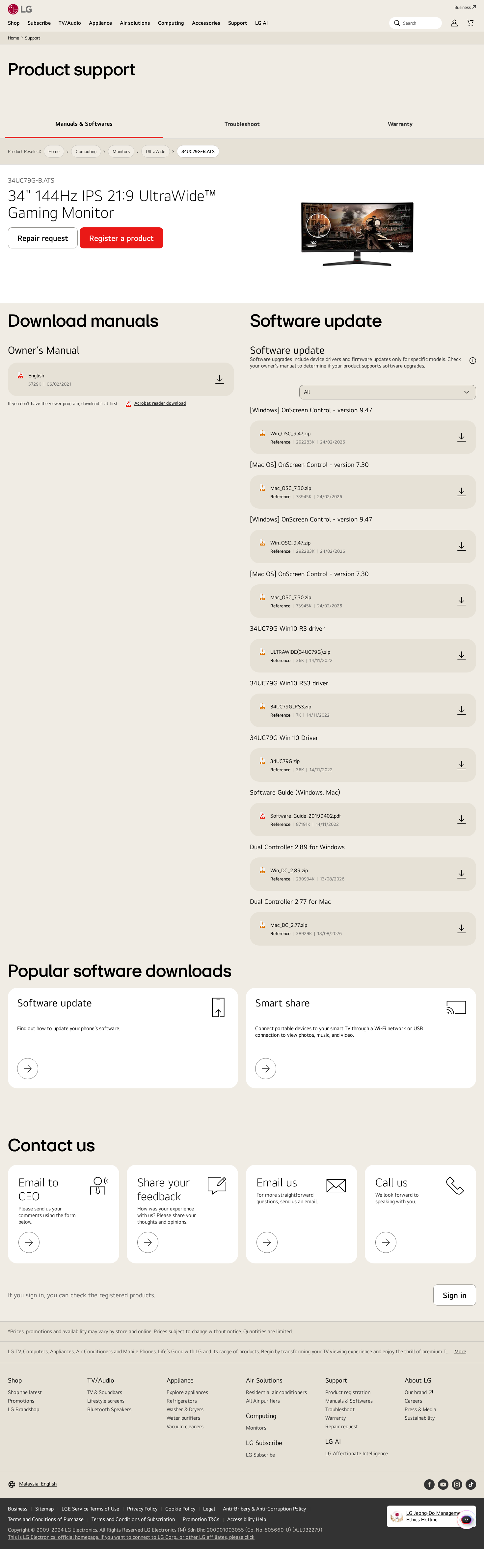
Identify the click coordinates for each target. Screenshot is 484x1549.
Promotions (21, 1401)
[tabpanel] (242, 621)
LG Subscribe (260, 1455)
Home (13, 37)
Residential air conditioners (276, 1392)
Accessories (206, 23)
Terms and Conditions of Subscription (133, 1519)
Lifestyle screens (105, 1401)
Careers (413, 1401)
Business (462, 7)
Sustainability (420, 1418)
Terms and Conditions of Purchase (46, 1519)
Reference (280, 441)
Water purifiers (183, 1418)
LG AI (261, 23)
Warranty (335, 1418)
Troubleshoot (340, 1409)
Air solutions (135, 23)
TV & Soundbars (104, 1392)
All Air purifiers (263, 1401)
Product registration (347, 1392)
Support (237, 23)
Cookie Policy (180, 1509)
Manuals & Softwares (349, 1401)
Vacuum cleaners (185, 1426)
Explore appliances (187, 1392)
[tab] (84, 125)
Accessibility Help (246, 1519)
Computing (171, 23)
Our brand (416, 1392)
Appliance (100, 23)
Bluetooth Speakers (109, 1409)
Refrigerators (182, 1401)
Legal (209, 1509)
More (460, 1351)
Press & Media (420, 1409)
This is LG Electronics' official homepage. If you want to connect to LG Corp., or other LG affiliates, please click (131, 1537)
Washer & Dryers (185, 1409)
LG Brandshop (23, 1409)
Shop (14, 23)
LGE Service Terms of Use (90, 1509)
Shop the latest (25, 1392)
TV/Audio (70, 23)
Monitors (256, 1428)
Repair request (341, 1426)
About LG (418, 1380)
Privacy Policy (142, 1509)
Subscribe (39, 23)
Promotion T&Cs (201, 1519)
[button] (415, 23)
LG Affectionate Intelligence (356, 1453)
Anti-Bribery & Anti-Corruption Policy (264, 1509)
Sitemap (44, 1509)
